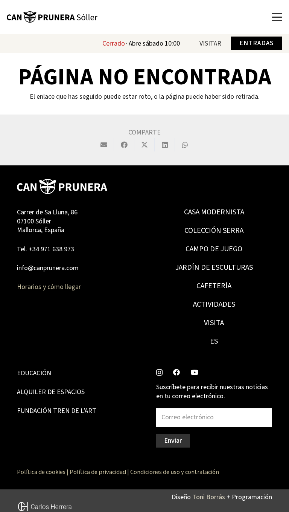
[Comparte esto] (124, 144)
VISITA (214, 323)
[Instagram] (159, 372)
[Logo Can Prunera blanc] (62, 186)
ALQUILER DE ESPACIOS (51, 392)
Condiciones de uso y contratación (174, 472)
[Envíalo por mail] (104, 144)
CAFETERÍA (213, 286)
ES (214, 341)
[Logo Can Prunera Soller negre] (52, 17)
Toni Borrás (208, 497)
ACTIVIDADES (214, 304)
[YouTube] (194, 372)
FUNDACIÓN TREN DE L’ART (56, 411)
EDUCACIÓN (34, 373)
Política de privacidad (98, 472)
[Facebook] (176, 372)
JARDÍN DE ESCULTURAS (214, 267)
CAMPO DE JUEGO (214, 249)
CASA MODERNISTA (214, 212)
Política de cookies (41, 472)
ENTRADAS (256, 43)
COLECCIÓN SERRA (213, 230)
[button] (277, 17)
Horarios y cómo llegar (49, 287)
